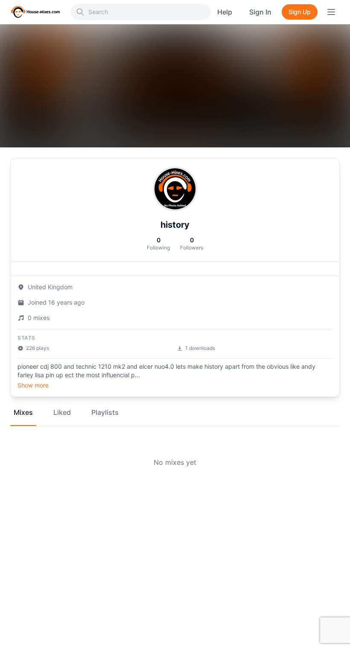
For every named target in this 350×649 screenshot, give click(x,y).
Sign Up (300, 11)
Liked (62, 412)
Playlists (105, 412)
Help (224, 12)
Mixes (23, 412)
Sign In (260, 12)
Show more (33, 385)
